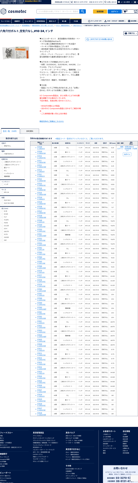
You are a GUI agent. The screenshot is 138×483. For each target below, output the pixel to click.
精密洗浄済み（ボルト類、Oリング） (43, 25)
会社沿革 (125, 439)
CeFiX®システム (38, 454)
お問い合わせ (111, 2)
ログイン (114, 11)
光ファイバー (4, 445)
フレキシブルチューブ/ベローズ (42, 445)
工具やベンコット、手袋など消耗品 (76, 478)
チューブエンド (4, 457)
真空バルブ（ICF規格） (72, 438)
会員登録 (100, 11)
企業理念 (125, 441)
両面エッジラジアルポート (40, 457)
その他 (68, 466)
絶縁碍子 (3, 454)
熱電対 (2, 440)
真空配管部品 (26, 25)
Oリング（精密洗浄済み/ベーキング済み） (78, 459)
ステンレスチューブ (71, 476)
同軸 (1, 436)
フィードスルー (6, 433)
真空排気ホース (37, 447)
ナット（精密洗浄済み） (73, 454)
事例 (104, 451)
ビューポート (5, 473)
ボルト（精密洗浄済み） (63, 25)
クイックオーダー (96, 21)
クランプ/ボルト (37, 436)
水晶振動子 (69, 471)
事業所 (125, 444)
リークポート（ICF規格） (73, 443)
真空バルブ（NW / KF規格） (74, 436)
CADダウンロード (108, 439)
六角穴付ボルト (77, 25)
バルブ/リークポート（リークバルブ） (44, 450)
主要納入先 (126, 448)
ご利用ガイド (107, 434)
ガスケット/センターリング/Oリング (43, 438)
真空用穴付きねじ (73, 449)
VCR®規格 (3, 461)
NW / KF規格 (3, 464)
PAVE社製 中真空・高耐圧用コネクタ (11, 447)
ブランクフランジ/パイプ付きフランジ (44, 440)
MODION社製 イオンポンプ (74, 469)
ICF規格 (2, 466)
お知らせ (125, 451)
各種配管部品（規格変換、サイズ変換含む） (46, 443)
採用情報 (125, 446)
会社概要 (125, 437)
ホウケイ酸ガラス (5, 476)
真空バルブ (70, 433)
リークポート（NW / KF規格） (74, 440)
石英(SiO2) (3, 480)
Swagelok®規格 (4, 459)
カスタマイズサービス (109, 448)
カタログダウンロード (109, 441)
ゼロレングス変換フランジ (40, 461)
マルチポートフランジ (39, 459)
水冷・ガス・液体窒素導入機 (41, 452)
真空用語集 (126, 453)
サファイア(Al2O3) (5, 478)
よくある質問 (125, 2)
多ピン (2, 438)
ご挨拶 (125, 434)
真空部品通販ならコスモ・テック (10, 25)
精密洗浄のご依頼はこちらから (52, 121)
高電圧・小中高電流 (6, 443)
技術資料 (105, 444)
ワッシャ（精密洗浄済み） (73, 457)
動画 (104, 453)
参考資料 (29, 131)
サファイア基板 (70, 473)
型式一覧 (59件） (10, 131)
